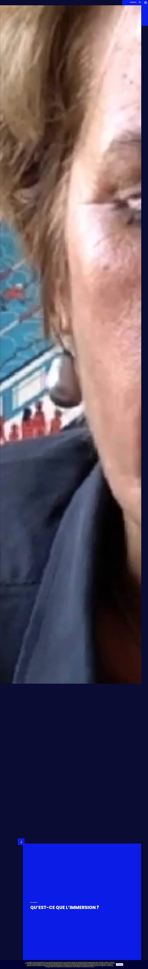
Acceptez (119, 964)
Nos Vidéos (33, 902)
